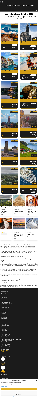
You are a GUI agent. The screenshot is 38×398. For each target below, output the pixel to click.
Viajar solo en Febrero (5, 325)
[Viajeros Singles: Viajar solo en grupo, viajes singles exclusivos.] (1, 2)
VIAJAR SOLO (8, 5)
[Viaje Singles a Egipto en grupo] (19, 200)
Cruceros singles (4, 312)
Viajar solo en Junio (4, 330)
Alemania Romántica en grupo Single (5, 207)
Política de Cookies (4, 378)
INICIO (2, 5)
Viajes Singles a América (5, 302)
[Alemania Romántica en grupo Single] (6, 200)
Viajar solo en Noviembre (5, 336)
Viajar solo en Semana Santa (6, 346)
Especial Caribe (4, 308)
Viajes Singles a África (5, 301)
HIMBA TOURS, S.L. (4, 291)
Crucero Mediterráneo (32, 229)
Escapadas (3, 311)
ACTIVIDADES (3, 8)
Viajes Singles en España (5, 306)
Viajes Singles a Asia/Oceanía (6, 303)
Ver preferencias (19, 394)
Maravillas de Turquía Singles (18, 230)
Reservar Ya (14, 47)
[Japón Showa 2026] (6, 223)
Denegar (19, 391)
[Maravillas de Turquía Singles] (19, 223)
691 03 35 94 (3, 293)
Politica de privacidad (19, 396)
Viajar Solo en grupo (4, 297)
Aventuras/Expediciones (5, 316)
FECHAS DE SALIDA (21, 5)
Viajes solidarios (4, 319)
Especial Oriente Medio (5, 307)
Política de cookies (15, 396)
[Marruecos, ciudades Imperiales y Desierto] (32, 200)
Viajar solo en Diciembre (5, 338)
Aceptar (19, 389)
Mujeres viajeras (4, 318)
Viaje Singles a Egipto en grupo (18, 207)
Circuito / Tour (17, 209)
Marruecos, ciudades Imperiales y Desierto (31, 207)
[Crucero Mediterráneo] (32, 223)
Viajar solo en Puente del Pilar (6, 340)
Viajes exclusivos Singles (5, 298)
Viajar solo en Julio (4, 331)
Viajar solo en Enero (4, 324)
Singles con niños (4, 313)
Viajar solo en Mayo (4, 329)
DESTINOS (32, 5)
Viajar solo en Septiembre (5, 334)
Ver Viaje (14, 45)
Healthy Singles (4, 317)
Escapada (3, 209)
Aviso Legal (24, 396)
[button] (36, 380)
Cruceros (29, 232)
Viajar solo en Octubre (5, 335)
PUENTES (27, 5)
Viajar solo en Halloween (5, 341)
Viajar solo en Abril (4, 328)
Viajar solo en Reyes (4, 345)
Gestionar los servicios (4, 386)
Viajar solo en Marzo (4, 326)
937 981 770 (3, 292)
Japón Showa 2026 (5, 229)
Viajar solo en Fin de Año (5, 344)
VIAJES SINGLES (15, 5)
